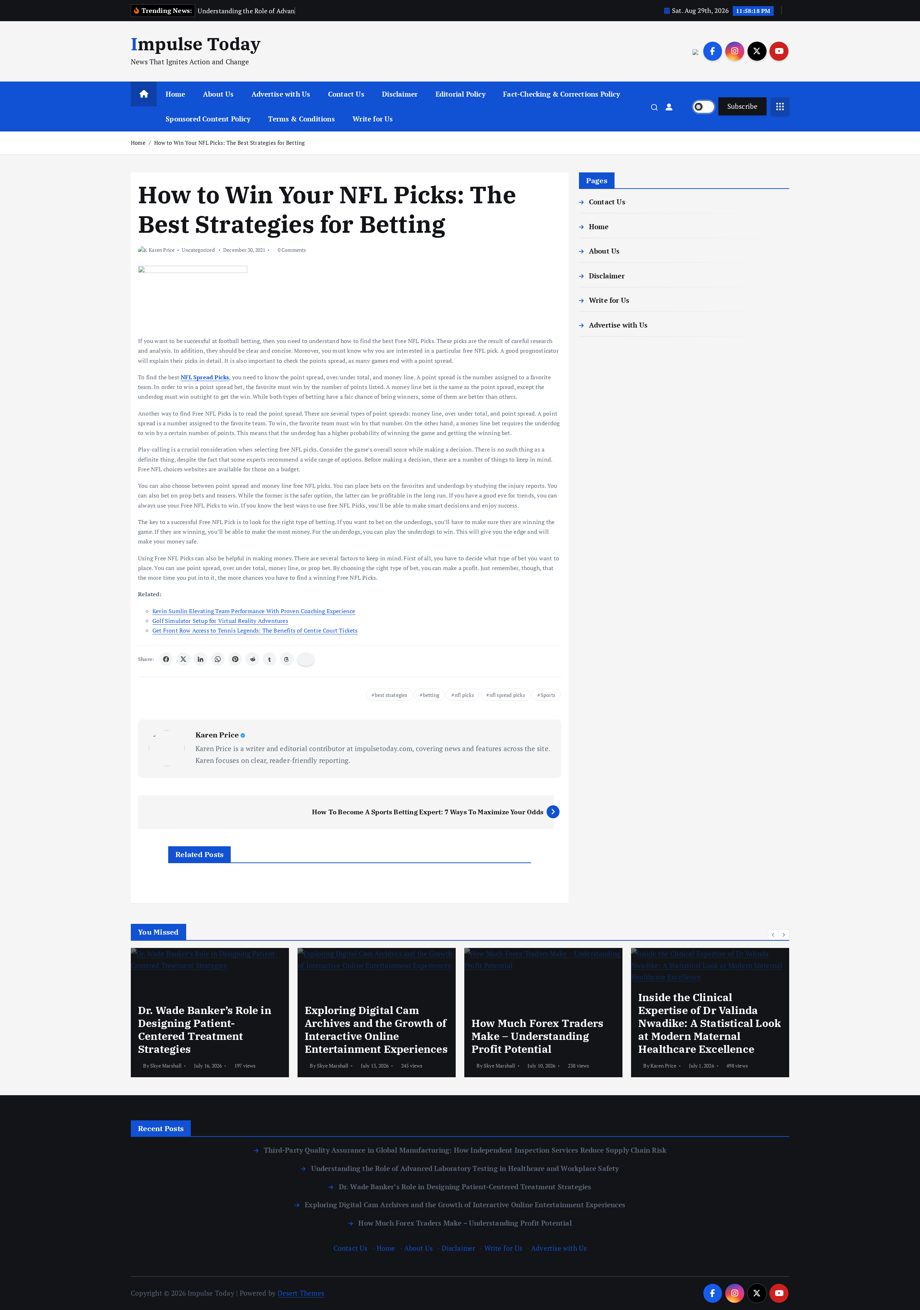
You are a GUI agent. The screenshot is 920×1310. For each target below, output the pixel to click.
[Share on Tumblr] (269, 659)
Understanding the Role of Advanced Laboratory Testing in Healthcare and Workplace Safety (465, 1168)
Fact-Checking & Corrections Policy (561, 93)
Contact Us (346, 93)
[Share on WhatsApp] (218, 659)
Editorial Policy (461, 93)
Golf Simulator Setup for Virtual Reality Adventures (220, 621)
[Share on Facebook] (166, 659)
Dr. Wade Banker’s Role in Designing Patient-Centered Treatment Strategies (465, 1186)
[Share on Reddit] (252, 659)
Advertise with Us (281, 93)
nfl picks (464, 694)
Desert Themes (300, 1292)
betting (431, 694)
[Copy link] (305, 659)
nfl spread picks (507, 694)
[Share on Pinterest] (235, 659)
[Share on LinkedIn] (200, 659)
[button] (773, 934)
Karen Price (162, 249)
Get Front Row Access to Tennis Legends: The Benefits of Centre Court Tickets (255, 630)
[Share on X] (183, 659)
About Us (218, 93)
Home (175, 93)
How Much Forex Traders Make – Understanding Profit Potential (465, 1222)
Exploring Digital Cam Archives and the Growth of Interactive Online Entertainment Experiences (465, 1204)
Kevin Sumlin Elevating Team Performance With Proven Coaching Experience (253, 611)
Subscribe (742, 106)
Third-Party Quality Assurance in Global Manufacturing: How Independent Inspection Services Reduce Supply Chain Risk (465, 1149)
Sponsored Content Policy (208, 118)
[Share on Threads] (287, 659)
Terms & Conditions (301, 118)
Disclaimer (400, 93)
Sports (547, 694)
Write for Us (373, 118)
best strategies (391, 694)
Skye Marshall (166, 1065)
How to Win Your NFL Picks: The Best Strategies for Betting (229, 142)
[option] (210, 1012)
